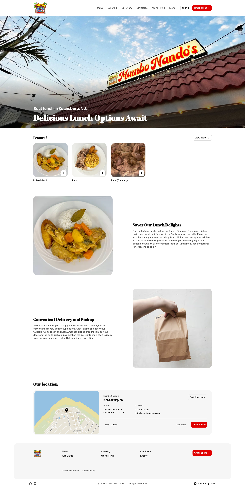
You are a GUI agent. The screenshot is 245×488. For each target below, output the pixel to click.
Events (144, 455)
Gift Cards (142, 7)
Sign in (186, 7)
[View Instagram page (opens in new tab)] (35, 483)
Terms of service (70, 470)
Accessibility (88, 470)
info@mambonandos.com (147, 413)
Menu (100, 7)
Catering (112, 7)
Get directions (197, 397)
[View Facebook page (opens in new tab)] (30, 483)
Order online (199, 424)
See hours (181, 424)
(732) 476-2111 (142, 409)
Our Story (126, 7)
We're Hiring (158, 7)
